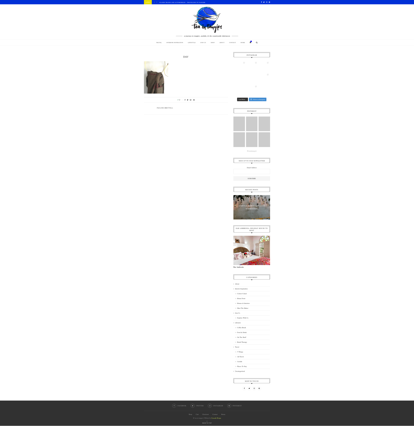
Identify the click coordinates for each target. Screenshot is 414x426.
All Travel (240, 357)
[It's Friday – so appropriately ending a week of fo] (251, 78)
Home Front (241, 298)
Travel (159, 42)
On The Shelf (241, 337)
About (221, 42)
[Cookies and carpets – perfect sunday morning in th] (251, 90)
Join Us (203, 42)
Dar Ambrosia (238, 267)
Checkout (205, 414)
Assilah (239, 361)
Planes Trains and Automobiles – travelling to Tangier (182, 2)
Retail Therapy (242, 342)
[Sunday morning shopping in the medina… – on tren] (263, 67)
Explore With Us (242, 318)
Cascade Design (216, 418)
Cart (197, 414)
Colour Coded (242, 293)
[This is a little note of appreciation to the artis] (239, 67)
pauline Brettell (165, 108)
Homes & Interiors (243, 303)
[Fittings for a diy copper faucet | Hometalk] (251, 140)
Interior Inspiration (174, 42)
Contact (232, 42)
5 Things (240, 352)
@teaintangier (252, 151)
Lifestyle (192, 42)
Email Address (252, 167)
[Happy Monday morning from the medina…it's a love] (263, 90)
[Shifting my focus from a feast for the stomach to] (239, 78)
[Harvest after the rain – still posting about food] (239, 90)
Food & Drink (242, 332)
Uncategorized (240, 371)
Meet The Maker (242, 308)
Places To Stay (242, 366)
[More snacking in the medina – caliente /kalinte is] (263, 78)
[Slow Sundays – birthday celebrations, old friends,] (251, 67)
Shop (190, 414)
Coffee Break (241, 327)
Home (243, 42)
